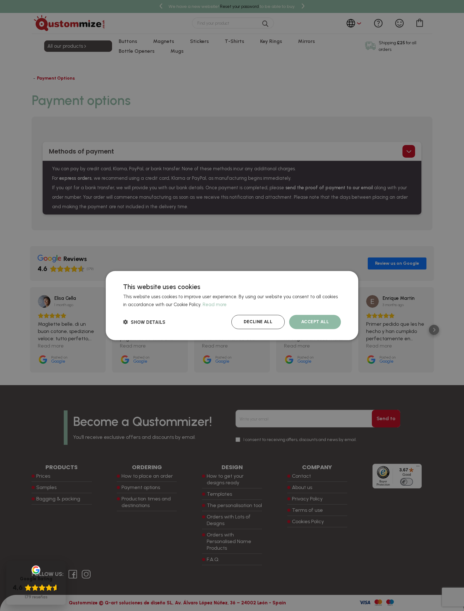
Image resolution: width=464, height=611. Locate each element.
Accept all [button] (315, 321)
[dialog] (232, 305)
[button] (144, 321)
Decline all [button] (258, 321)
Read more (215, 304)
